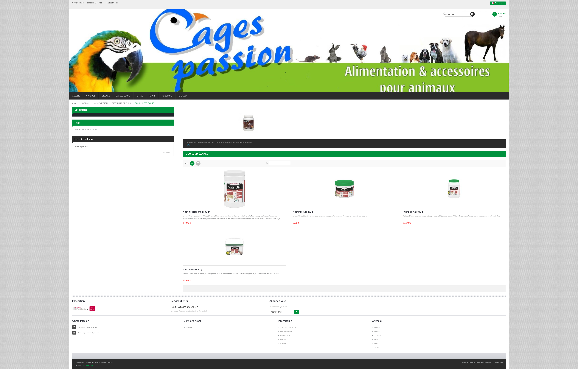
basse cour (377, 335)
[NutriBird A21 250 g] (344, 189)
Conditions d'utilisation (288, 327)
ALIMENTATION (101, 103)
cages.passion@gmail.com (91, 333)
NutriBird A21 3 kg (192, 269)
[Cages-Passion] (141, 28)
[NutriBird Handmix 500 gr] (234, 189)
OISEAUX (86, 103)
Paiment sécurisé (286, 331)
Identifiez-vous (111, 3)
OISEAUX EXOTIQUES (121, 103)
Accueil (75, 103)
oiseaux (377, 331)
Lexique (472, 363)
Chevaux (377, 327)
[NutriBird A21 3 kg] (234, 246)
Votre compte (78, 3)
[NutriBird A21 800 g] (454, 189)
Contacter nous (498, 363)
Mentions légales (286, 335)
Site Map (465, 363)
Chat (376, 344)
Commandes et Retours (483, 363)
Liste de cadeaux (84, 138)
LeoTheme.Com (87, 365)
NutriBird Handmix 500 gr (196, 211)
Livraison (283, 340)
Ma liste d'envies (94, 3)
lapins (376, 348)
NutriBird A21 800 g (413, 211)
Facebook (189, 327)
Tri (267, 163)
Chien (376, 340)
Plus (188, 145)
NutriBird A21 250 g (303, 211)
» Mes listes (167, 152)
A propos (283, 344)
